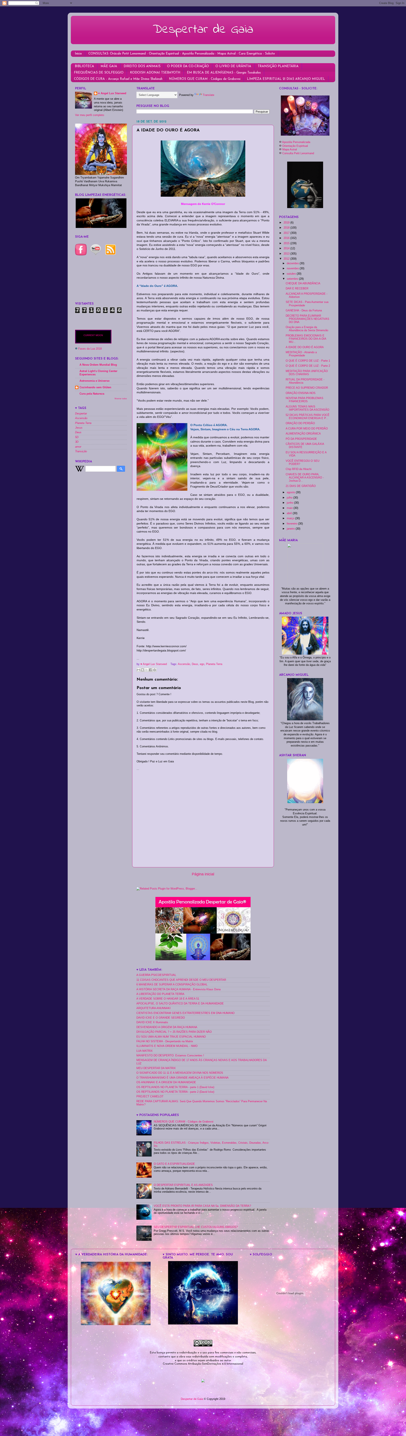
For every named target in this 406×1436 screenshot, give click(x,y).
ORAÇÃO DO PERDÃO (300, 423)
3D (76, 441)
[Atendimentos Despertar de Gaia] (305, 134)
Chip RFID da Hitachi (298, 469)
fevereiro (292, 523)
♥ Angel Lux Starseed (112, 93)
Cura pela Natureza (92, 393)
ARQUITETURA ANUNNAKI (153, 1008)
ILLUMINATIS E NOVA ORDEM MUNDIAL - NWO (167, 1046)
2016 (287, 238)
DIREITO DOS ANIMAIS (142, 66)
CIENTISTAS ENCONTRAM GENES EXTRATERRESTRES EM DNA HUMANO (185, 1013)
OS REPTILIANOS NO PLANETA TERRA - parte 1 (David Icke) (175, 1087)
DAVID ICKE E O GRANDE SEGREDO (160, 1017)
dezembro (293, 263)
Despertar (81, 413)
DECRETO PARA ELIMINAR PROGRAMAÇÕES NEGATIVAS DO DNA (307, 319)
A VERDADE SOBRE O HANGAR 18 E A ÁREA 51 (167, 998)
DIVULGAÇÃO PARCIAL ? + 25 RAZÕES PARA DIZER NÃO (174, 1031)
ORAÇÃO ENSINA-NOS (300, 393)
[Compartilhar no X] (146, 670)
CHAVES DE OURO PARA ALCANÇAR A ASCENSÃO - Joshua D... (305, 477)
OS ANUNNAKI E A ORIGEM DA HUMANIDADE (166, 1082)
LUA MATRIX (144, 1050)
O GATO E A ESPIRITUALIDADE (174, 1163)
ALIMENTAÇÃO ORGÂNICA (303, 433)
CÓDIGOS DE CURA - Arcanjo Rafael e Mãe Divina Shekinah (118, 79)
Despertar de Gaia (203, 29)
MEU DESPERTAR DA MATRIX (156, 1068)
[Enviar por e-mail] (138, 670)
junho (290, 502)
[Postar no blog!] (142, 670)
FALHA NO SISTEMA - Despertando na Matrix (164, 1041)
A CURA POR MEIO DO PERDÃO (307, 428)
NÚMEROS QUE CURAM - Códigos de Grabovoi (204, 79)
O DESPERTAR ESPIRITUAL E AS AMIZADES (183, 1185)
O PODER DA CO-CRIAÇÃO (188, 66)
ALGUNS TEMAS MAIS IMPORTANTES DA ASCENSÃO (307, 408)
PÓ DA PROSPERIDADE (301, 438)
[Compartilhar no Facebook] (150, 670)
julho (290, 497)
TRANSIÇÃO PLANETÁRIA (278, 66)
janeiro (291, 528)
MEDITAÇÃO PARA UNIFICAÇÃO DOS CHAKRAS (307, 373)
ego (202, 664)
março (291, 518)
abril (290, 513)
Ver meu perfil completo (89, 115)
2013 (287, 253)
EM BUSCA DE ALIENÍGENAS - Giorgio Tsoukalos (224, 72)
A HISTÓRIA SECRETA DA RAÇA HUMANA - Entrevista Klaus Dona (178, 989)
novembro (293, 268)
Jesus (78, 427)
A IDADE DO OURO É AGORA (305, 347)
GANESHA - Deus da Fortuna (304, 310)
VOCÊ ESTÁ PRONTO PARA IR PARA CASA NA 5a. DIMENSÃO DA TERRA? (202, 1205)
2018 (287, 227)
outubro (292, 273)
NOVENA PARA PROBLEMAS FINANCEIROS (304, 400)
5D (76, 437)
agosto (291, 492)
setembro (293, 278)
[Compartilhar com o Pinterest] (154, 670)
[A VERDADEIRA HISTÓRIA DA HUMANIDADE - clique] (116, 1324)
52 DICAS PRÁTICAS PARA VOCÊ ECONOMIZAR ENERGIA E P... (307, 417)
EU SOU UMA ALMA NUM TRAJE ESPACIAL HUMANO (171, 1036)
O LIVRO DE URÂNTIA (233, 66)
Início (78, 53)
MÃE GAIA (109, 66)
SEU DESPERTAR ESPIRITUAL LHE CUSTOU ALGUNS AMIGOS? (196, 1227)
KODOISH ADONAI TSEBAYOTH (155, 72)
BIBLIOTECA (84, 66)
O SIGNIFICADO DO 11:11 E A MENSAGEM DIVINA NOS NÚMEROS (179, 1072)
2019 (287, 222)
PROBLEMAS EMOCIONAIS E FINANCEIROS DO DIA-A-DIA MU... (306, 338)
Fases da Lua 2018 (90, 348)
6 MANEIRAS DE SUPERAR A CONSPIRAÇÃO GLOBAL (171, 984)
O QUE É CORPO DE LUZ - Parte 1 (308, 360)
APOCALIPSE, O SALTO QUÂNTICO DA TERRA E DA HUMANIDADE (180, 1003)
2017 (287, 233)
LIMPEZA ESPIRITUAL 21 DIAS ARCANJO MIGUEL (286, 79)
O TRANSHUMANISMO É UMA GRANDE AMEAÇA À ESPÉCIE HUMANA (182, 1077)
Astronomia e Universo (95, 380)
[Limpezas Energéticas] (101, 227)
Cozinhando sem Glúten (95, 387)
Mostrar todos (121, 398)
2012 (287, 258)
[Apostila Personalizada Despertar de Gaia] (203, 959)
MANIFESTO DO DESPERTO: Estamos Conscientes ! (170, 1055)
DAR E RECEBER (297, 288)
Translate (208, 95)
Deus (195, 664)
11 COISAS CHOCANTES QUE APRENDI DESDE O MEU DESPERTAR (181, 979)
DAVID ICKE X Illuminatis (152, 1022)
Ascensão (184, 664)
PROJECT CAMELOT (149, 1096)
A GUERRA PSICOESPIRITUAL (156, 975)
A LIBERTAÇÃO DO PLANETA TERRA (160, 994)
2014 (287, 248)
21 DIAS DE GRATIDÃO (301, 486)
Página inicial (203, 874)
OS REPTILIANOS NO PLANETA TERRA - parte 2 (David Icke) (175, 1091)
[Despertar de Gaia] (203, 1323)
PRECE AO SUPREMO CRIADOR (307, 387)
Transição (81, 451)
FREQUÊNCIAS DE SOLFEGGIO (98, 72)
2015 (287, 243)
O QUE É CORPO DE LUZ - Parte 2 (308, 365)
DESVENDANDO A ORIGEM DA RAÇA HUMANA (166, 1027)
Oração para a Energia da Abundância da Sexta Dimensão (307, 329)
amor (78, 446)
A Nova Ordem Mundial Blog (98, 364)
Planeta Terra (214, 664)
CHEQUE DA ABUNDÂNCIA (303, 283)
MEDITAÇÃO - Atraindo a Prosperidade (301, 354)
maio (290, 508)
